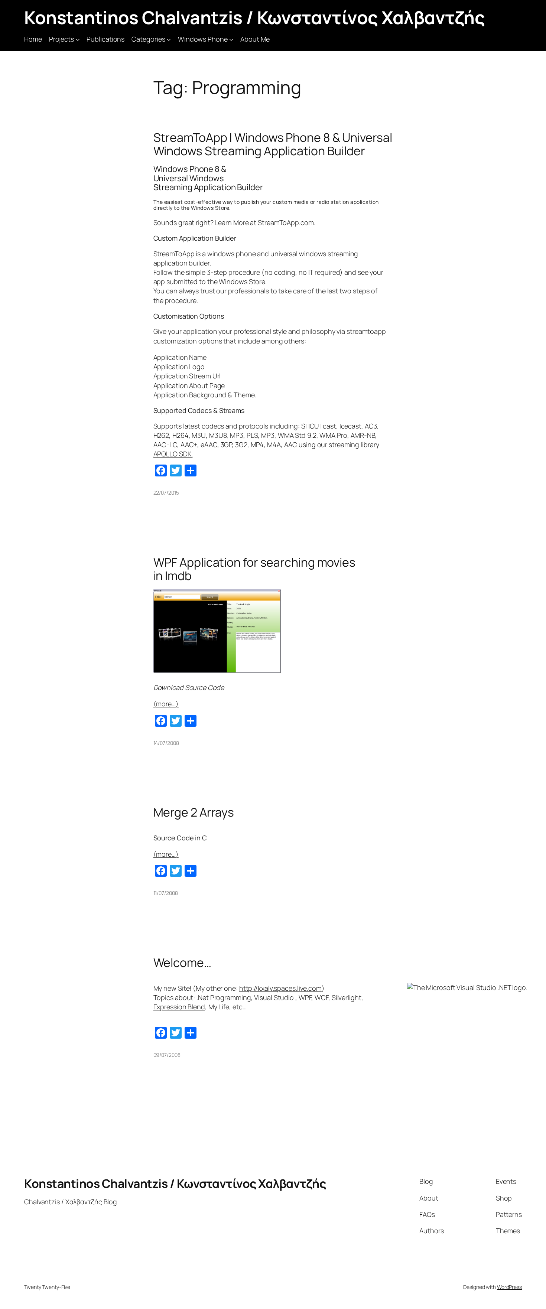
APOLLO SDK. (173, 453)
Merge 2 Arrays (193, 812)
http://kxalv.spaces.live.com (280, 988)
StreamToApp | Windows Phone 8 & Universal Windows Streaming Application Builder (272, 144)
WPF (305, 997)
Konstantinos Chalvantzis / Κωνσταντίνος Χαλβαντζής (254, 17)
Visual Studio (274, 997)
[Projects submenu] (78, 39)
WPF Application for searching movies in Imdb (254, 569)
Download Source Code (188, 687)
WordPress (509, 1286)
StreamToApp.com (286, 222)
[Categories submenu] (169, 39)
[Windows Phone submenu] (231, 39)
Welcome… (182, 962)
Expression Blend (179, 1006)
